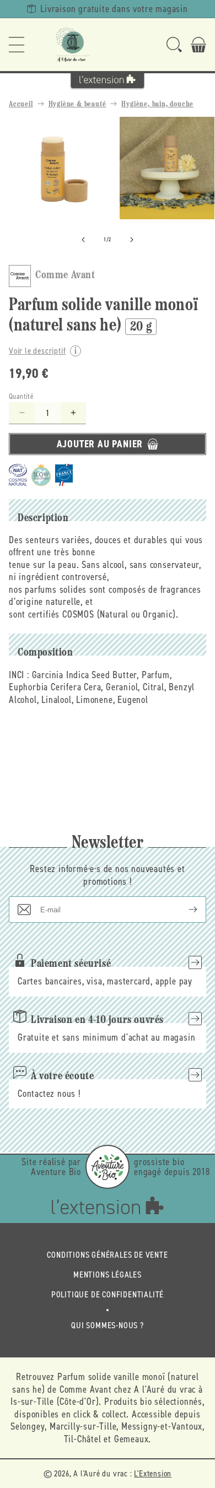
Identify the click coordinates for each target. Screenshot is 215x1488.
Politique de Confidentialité (107, 1294)
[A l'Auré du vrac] (72, 44)
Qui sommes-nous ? (107, 1325)
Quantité (21, 396)
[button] (16, 44)
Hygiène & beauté (77, 104)
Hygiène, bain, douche (157, 104)
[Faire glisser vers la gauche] (83, 240)
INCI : (19, 674)
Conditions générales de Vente (107, 1254)
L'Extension (152, 1473)
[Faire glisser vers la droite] (132, 240)
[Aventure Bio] (107, 1167)
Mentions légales (107, 1274)
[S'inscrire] (184, 910)
